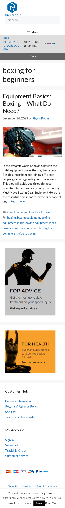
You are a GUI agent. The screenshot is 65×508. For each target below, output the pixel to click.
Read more (17, 201)
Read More (51, 503)
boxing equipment (28, 217)
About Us (13, 486)
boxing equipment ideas (40, 223)
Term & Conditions (47, 486)
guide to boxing (27, 233)
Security (10, 412)
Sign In (9, 440)
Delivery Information (18, 401)
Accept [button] (39, 503)
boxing (11, 217)
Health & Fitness (39, 212)
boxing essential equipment (20, 228)
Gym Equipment (17, 212)
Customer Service (16, 456)
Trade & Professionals (19, 417)
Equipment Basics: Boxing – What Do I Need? (28, 103)
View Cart (11, 445)
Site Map (27, 486)
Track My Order (15, 450)
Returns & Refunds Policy (21, 406)
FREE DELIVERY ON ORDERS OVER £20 (11, 44)
